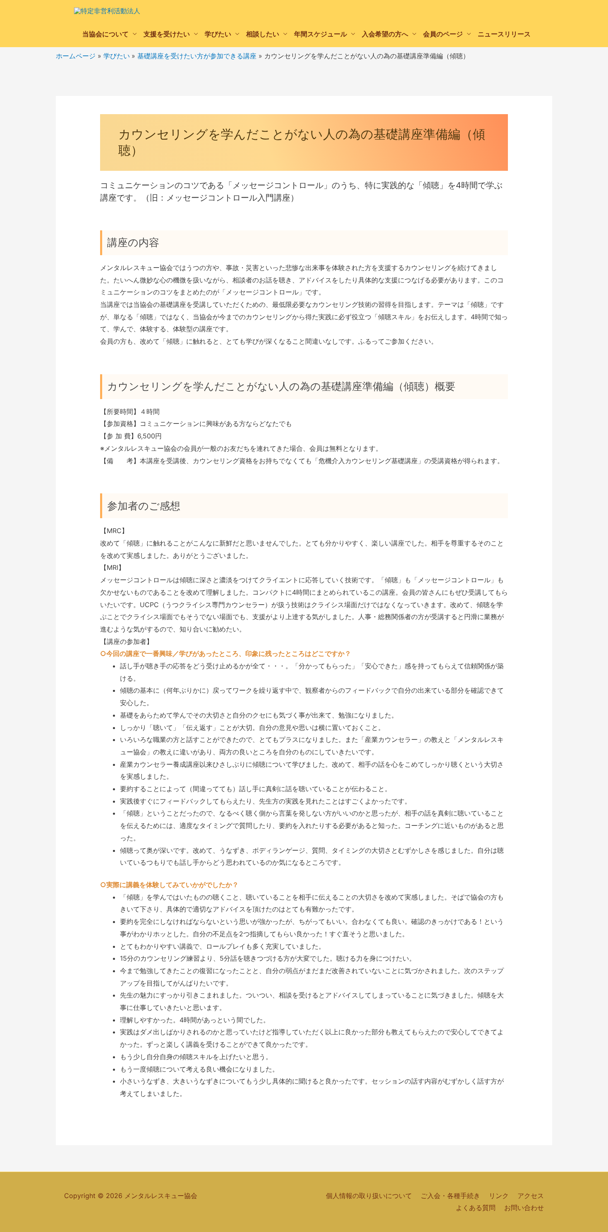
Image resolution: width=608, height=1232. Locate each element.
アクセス (530, 1195)
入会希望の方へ (385, 34)
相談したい (262, 34)
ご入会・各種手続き (450, 1195)
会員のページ (443, 34)
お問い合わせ (524, 1207)
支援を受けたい (167, 34)
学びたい (218, 34)
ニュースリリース (504, 34)
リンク (499, 1195)
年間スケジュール (320, 34)
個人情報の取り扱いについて (369, 1195)
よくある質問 (475, 1207)
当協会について (105, 34)
